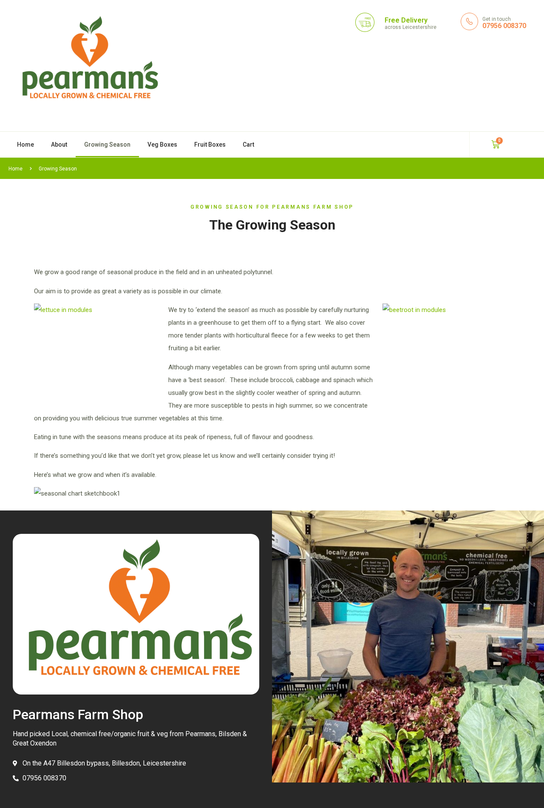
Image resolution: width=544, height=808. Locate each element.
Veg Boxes (162, 144)
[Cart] (495, 144)
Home (25, 144)
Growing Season (107, 144)
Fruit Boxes (210, 144)
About (59, 144)
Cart (248, 144)
